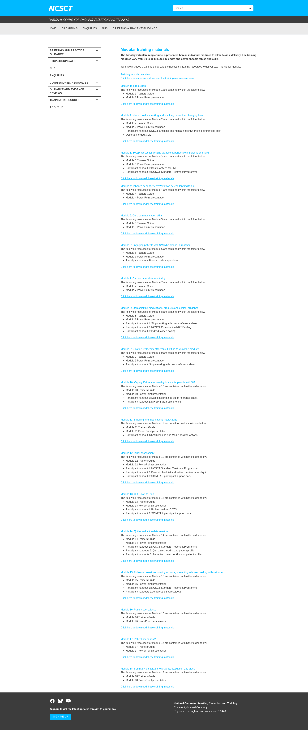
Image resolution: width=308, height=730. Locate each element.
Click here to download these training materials (147, 104)
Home (52, 28)
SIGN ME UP (60, 716)
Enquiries (90, 28)
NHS (105, 28)
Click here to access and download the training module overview (157, 78)
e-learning (69, 28)
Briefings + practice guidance (135, 28)
